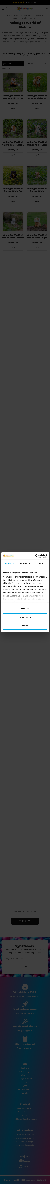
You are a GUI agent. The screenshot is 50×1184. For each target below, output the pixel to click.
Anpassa (23, 617)
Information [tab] (24, 563)
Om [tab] (41, 563)
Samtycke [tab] (9, 563)
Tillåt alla (25, 608)
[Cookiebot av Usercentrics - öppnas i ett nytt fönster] (35, 556)
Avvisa (25, 626)
